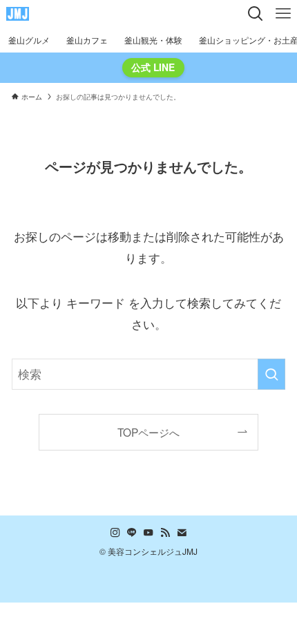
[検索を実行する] (271, 374)
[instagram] (115, 533)
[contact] (181, 533)
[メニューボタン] (283, 14)
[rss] (165, 533)
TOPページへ (148, 431)
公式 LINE (153, 67)
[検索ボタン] (255, 14)
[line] (132, 533)
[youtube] (148, 533)
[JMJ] (18, 14)
